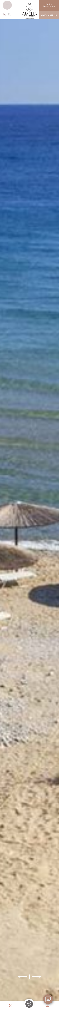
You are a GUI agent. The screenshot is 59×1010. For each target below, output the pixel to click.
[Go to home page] (30, 11)
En (4, 14)
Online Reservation (49, 5)
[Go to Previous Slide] (22, 976)
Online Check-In (49, 15)
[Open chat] (48, 999)
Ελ (9, 14)
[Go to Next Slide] (36, 976)
